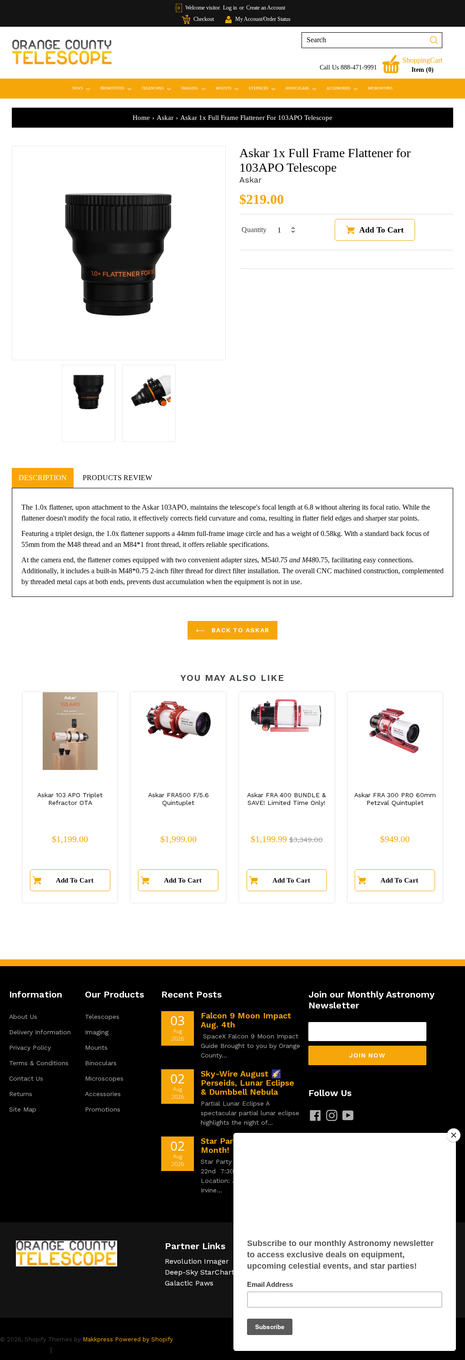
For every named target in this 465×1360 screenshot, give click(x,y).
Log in (230, 8)
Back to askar (239, 630)
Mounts (229, 88)
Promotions (117, 88)
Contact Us (26, 1078)
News (83, 88)
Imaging (195, 88)
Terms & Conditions (39, 1063)
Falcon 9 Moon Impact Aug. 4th (246, 1020)
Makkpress (98, 1339)
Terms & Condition (86, 1349)
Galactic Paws (189, 1283)
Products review (117, 477)
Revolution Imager (197, 1261)
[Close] (453, 1135)
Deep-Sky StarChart (199, 1272)
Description (43, 477)
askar (165, 117)
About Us (23, 1016)
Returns (20, 1093)
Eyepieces (264, 88)
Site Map (22, 1109)
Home (141, 117)
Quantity (254, 229)
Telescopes (158, 88)
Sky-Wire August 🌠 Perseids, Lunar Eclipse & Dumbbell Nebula (247, 1083)
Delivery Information (40, 1032)
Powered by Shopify (144, 1339)
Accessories (343, 88)
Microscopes (380, 88)
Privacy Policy (30, 1047)
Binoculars (303, 88)
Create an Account (265, 8)
